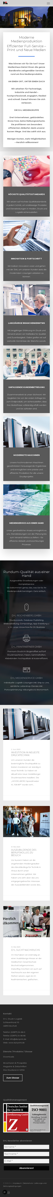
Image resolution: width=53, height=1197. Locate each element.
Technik (11, 713)
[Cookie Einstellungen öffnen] (5, 1193)
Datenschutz (28, 1183)
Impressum (17, 1183)
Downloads (8, 1056)
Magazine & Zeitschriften (14, 1066)
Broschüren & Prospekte (15, 1063)
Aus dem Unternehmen (18, 810)
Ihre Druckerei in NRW (14, 1070)
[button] (48, 3)
